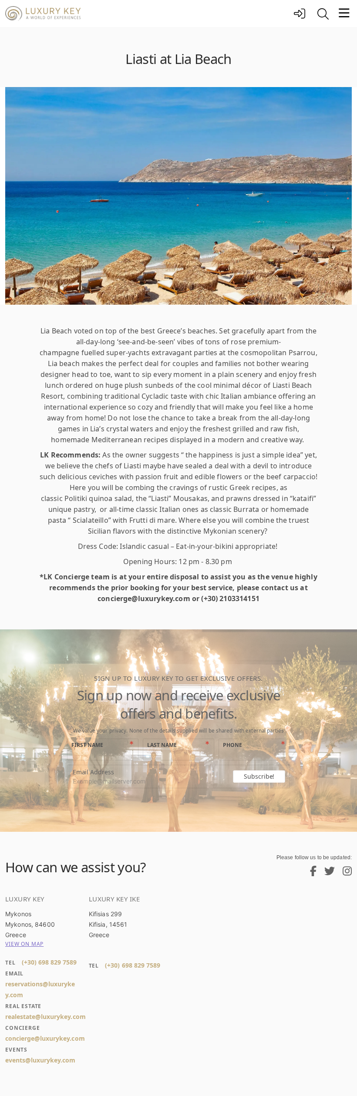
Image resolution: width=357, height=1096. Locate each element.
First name (87, 745)
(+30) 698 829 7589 (49, 962)
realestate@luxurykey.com (45, 1016)
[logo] (147, 13)
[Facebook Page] (310, 873)
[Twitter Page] (326, 873)
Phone (232, 745)
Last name (162, 745)
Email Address (93, 772)
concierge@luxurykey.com (45, 1038)
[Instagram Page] (344, 873)
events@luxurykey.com (40, 1060)
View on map (24, 944)
